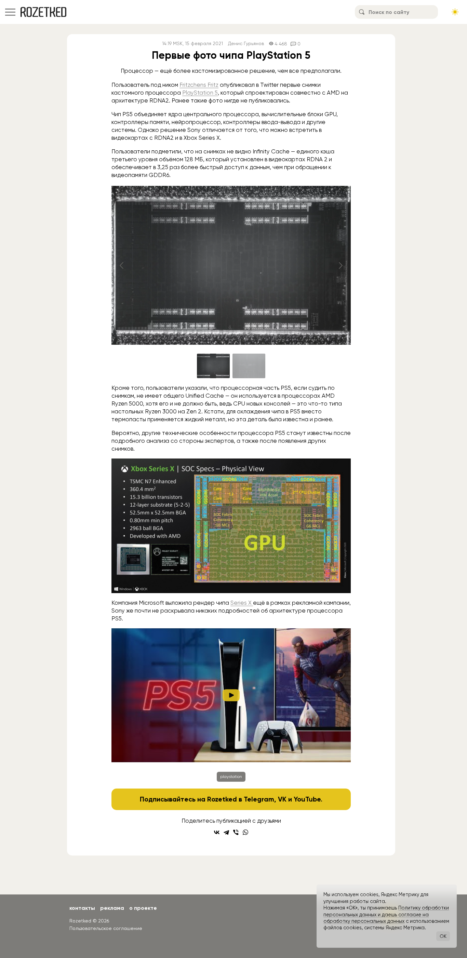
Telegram (259, 799)
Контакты (82, 908)
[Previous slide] (122, 265)
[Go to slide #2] (248, 366)
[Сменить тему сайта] (455, 12)
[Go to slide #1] (213, 366)
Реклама (112, 908)
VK (282, 799)
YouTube (307, 799)
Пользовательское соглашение (105, 928)
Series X (241, 602)
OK (443, 936)
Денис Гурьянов (246, 43)
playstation (231, 776)
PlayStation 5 (200, 92)
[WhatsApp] (245, 832)
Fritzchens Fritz (198, 84)
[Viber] (236, 832)
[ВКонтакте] (217, 832)
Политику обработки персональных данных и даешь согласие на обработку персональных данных (386, 914)
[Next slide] (340, 265)
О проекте (143, 908)
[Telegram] (226, 832)
